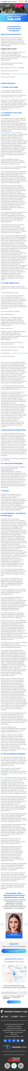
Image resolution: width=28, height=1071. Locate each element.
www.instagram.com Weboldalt (10, 779)
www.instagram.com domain (10, 132)
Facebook (15, 908)
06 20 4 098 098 (20, 1030)
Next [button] (26, 924)
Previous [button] (2, 924)
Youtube (5, 1040)
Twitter (22, 1040)
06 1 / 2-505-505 (16, 1026)
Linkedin (18, 1040)
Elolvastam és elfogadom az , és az (13, 997)
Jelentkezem (19, 5)
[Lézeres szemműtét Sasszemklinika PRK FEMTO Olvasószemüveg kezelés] (5, 5)
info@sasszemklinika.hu (16, 1032)
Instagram (14, 1040)
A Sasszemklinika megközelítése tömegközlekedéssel (14, 951)
